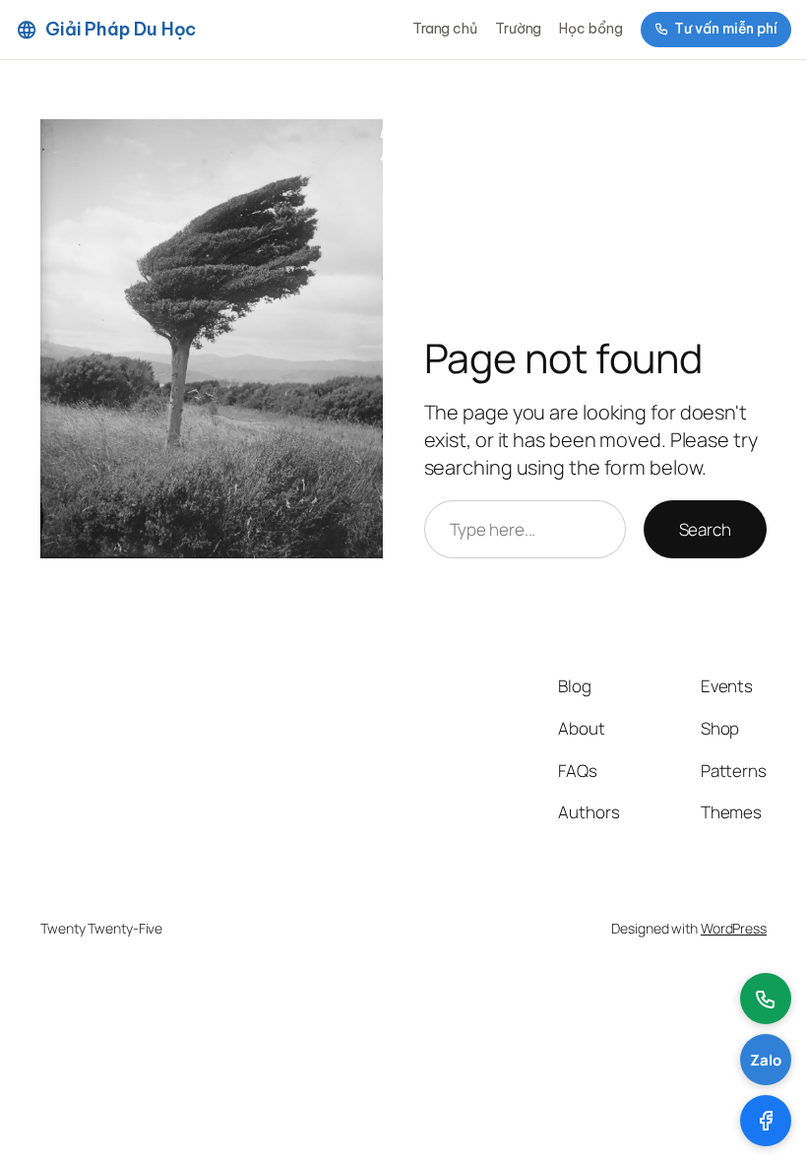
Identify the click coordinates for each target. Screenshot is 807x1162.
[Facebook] (765, 1120)
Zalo (765, 1060)
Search (705, 529)
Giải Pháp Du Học (120, 29)
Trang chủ (444, 28)
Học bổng (590, 28)
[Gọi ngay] (765, 998)
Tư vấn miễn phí (725, 28)
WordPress (734, 928)
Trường (518, 28)
